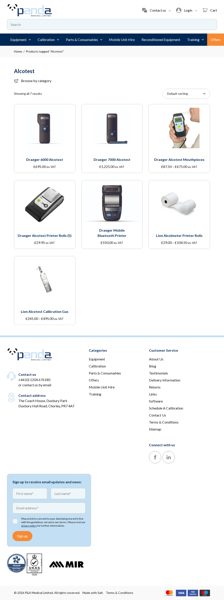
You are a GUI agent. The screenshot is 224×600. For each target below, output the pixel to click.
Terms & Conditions (119, 593)
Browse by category (36, 81)
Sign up (22, 536)
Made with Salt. (92, 593)
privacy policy (29, 525)
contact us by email (36, 385)
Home (18, 51)
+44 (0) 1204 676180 (34, 380)
